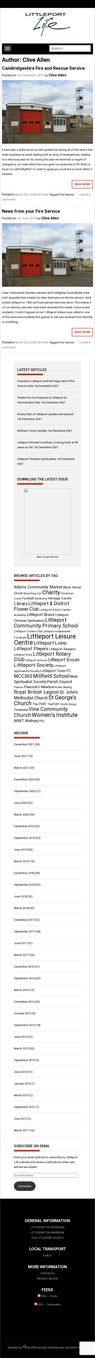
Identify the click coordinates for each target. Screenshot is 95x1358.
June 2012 (20, 1118)
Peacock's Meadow (39, 687)
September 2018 (24, 884)
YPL (42, 721)
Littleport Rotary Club (42, 657)
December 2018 (24, 873)
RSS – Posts (49, 1296)
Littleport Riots (23, 654)
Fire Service (66, 194)
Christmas (67, 593)
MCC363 (23, 676)
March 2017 (21, 955)
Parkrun (18, 687)
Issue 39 (21, 194)
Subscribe (24, 1186)
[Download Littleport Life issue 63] (47, 521)
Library (21, 603)
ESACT (47, 1255)
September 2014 (24, 1060)
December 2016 (24, 966)
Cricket (17, 598)
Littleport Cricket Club (28, 631)
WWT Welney (26, 720)
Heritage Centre (60, 598)
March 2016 (21, 990)
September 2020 (24, 791)
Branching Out (32, 593)
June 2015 (20, 1036)
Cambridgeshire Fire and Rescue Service (43, 68)
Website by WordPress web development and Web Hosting (47, 1347)
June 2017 (20, 943)
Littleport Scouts (64, 659)
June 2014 (20, 1072)
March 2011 (21, 1130)
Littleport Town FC (55, 671)
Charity (51, 592)
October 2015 (22, 1013)
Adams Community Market (38, 587)
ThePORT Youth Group (61, 704)
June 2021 (20, 756)
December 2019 (24, 826)
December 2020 (24, 779)
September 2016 (24, 978)
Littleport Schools (36, 660)
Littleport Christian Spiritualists (36, 459)
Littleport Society (33, 665)
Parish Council (59, 682)
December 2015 (24, 1001)
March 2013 (21, 1095)
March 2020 (21, 814)
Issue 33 (21, 342)
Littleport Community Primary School (46, 623)
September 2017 (24, 931)
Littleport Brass (41, 614)
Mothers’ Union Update (32, 430)
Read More (82, 184)
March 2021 (21, 767)
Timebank (21, 710)
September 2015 (24, 1025)
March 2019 (21, 861)
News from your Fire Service (31, 211)
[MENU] (7, 48)
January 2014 (22, 1083)
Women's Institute (55, 715)
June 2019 (20, 849)
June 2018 (20, 896)
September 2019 (24, 838)
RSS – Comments (49, 1304)
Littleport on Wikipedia (47, 1232)
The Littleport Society (47, 1237)
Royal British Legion (36, 692)
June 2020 (20, 802)
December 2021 (24, 744)
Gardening (40, 598)
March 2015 (21, 1048)
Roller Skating (63, 687)
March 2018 (21, 908)
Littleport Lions (50, 643)
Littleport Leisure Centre (45, 639)
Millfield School (51, 676)
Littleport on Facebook (47, 1227)
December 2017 (24, 919)
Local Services (38, 194)
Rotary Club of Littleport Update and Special (45, 414)
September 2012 (24, 1107)
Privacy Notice (47, 1278)
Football (28, 598)
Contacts (47, 1273)
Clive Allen (57, 75)
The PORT (39, 704)
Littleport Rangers (62, 649)
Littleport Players (31, 648)
